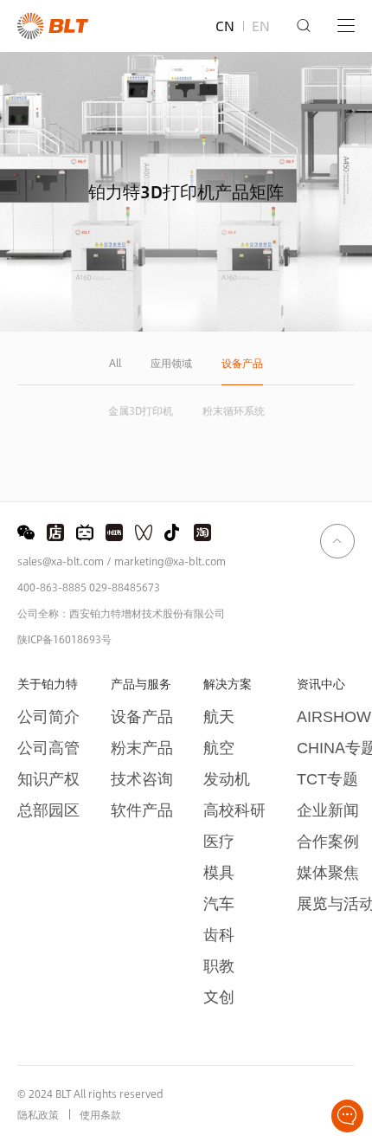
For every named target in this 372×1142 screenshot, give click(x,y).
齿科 (218, 934)
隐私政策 (38, 1114)
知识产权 (48, 779)
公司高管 (48, 747)
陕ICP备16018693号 (64, 639)
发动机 (226, 779)
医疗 (218, 841)
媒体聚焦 (328, 872)
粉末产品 (142, 747)
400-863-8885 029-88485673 (88, 587)
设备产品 (242, 364)
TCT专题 (327, 779)
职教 (218, 966)
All (115, 364)
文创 (218, 997)
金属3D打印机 (140, 410)
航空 (218, 747)
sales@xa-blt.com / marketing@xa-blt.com (121, 561)
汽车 (218, 903)
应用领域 (171, 364)
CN (224, 25)
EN (261, 25)
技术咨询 (142, 779)
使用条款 (100, 1114)
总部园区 (48, 810)
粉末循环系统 (233, 410)
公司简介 (48, 716)
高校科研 (234, 810)
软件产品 (142, 810)
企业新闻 (328, 810)
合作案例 (328, 841)
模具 (218, 872)
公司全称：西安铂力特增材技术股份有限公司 (121, 613)
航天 (218, 716)
